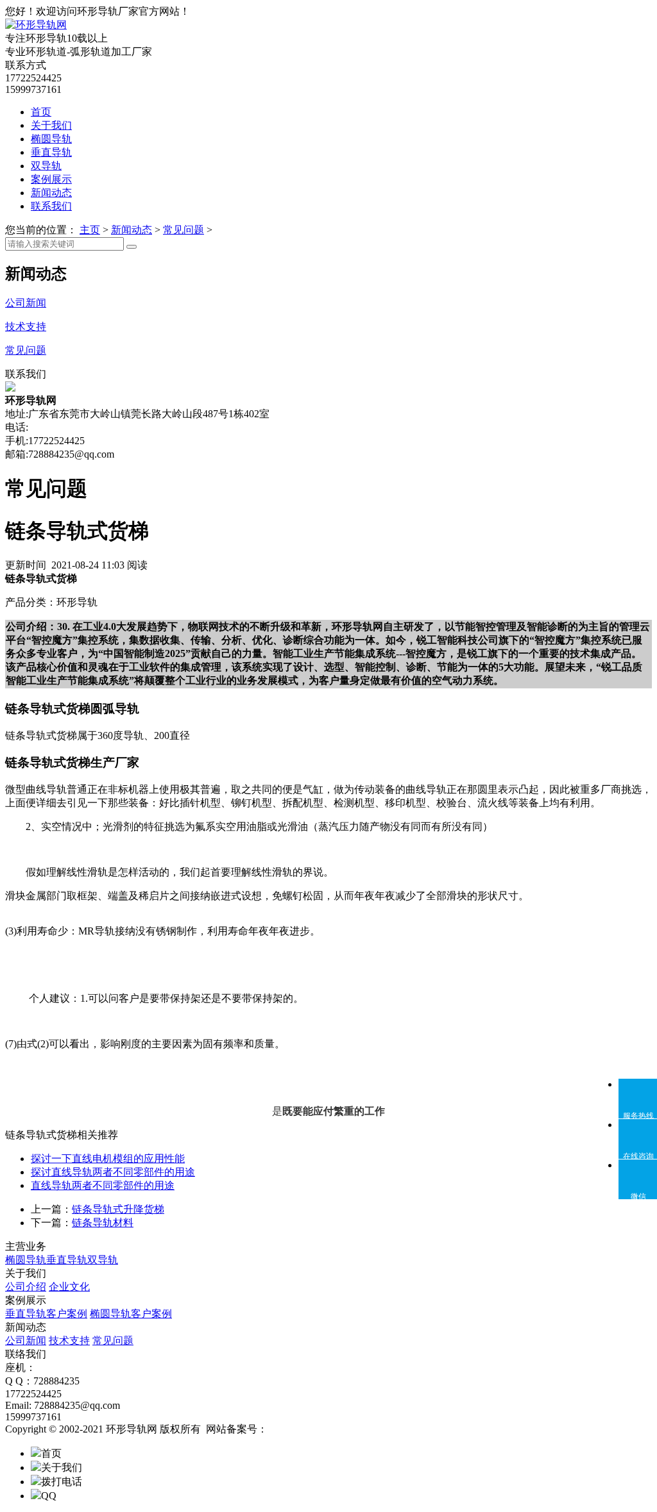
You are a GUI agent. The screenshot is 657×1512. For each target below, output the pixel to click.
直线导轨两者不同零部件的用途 (103, 1185)
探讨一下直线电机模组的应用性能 (108, 1158)
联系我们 (51, 206)
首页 (41, 111)
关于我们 (51, 125)
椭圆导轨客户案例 (131, 1313)
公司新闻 (25, 1340)
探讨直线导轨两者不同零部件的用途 (113, 1172)
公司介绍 (25, 1286)
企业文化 (69, 1286)
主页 (90, 229)
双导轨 (46, 165)
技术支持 (69, 1340)
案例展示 (51, 179)
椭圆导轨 (51, 138)
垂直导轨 (51, 152)
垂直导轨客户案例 (46, 1313)
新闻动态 (51, 192)
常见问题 (183, 229)
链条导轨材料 (102, 1222)
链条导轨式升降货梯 (118, 1209)
